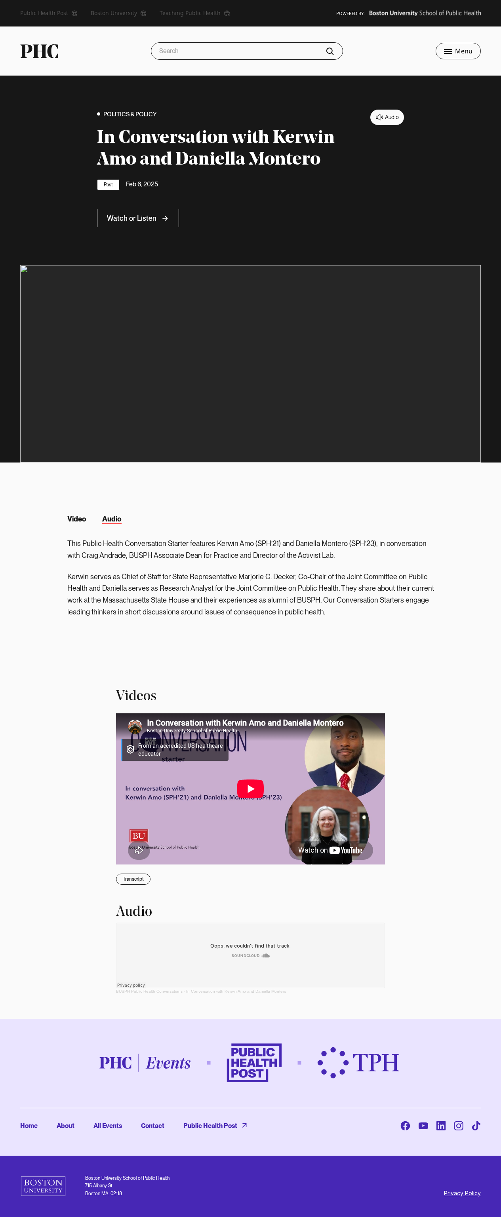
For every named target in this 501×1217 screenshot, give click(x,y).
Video (76, 519)
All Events (107, 1126)
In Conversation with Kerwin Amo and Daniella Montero (236, 991)
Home (29, 1126)
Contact (152, 1126)
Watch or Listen (131, 218)
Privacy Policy (462, 1193)
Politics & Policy (130, 114)
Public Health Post (210, 1126)
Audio (112, 519)
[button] (458, 51)
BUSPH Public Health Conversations (149, 991)
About (65, 1126)
